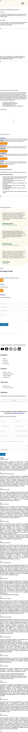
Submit (2, 454)
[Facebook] (6, 349)
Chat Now (3, 294)
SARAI (2, 161)
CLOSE (2, 458)
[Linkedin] (19, 349)
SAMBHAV (3, 153)
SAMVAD (3, 145)
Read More (3, 143)
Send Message (4, 324)
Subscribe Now (6, 403)
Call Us (2, 284)
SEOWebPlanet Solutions (17, 413)
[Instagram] (11, 349)
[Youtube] (2, 349)
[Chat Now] (1, 291)
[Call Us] (1, 280)
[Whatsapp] (15, 349)
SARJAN (2, 138)
